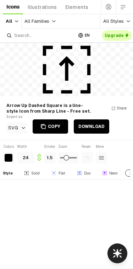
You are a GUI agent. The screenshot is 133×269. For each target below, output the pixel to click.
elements (76, 7)
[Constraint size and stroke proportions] (39, 153)
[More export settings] (101, 157)
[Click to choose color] (8, 158)
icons (13, 7)
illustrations (42, 7)
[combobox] (39, 35)
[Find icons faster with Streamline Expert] (117, 253)
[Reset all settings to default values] (87, 157)
